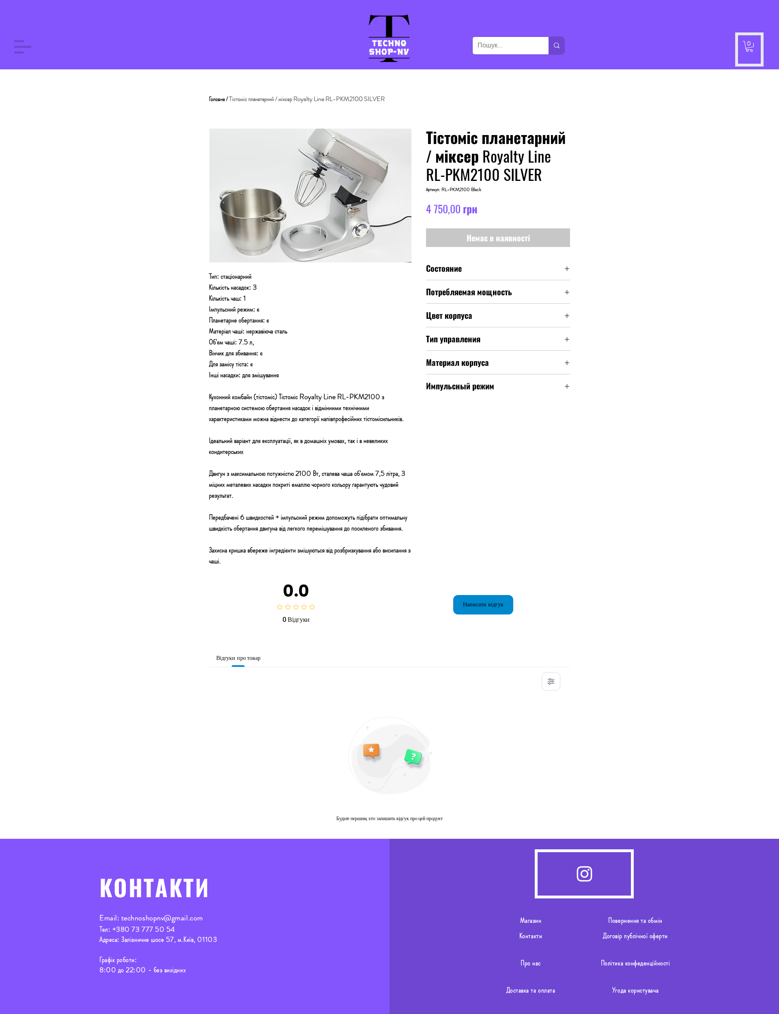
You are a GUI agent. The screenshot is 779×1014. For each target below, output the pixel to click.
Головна (217, 98)
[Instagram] (584, 874)
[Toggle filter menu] (551, 681)
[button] (22, 47)
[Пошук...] (556, 45)
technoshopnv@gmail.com (162, 918)
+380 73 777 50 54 (143, 929)
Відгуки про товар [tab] (238, 658)
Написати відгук (483, 604)
